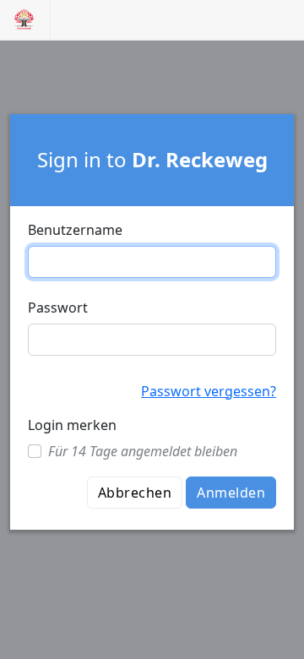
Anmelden (231, 492)
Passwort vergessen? (208, 391)
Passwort (58, 307)
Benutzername (75, 230)
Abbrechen (134, 492)
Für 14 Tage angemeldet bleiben (142, 451)
